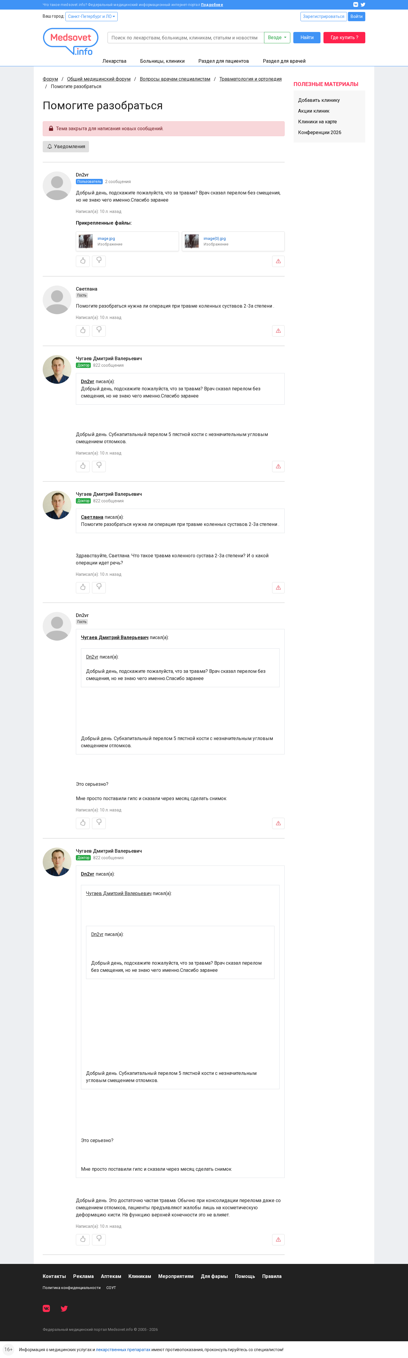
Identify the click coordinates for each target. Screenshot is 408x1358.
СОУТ (111, 1287)
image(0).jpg (215, 238)
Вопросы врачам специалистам (175, 79)
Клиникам (139, 1276)
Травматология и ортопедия (251, 79)
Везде (275, 37)
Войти (357, 16)
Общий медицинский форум (99, 79)
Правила (272, 1276)
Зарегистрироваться (323, 16)
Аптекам (111, 1276)
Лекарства (114, 61)
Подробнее (212, 5)
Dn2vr (82, 175)
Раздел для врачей (284, 61)
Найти (307, 37)
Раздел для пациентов (223, 61)
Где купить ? (344, 37)
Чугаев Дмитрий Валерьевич (109, 358)
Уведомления (69, 146)
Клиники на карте (317, 122)
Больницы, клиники (162, 61)
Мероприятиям (176, 1276)
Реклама (83, 1276)
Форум (50, 79)
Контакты (54, 1276)
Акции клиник (313, 111)
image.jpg (106, 238)
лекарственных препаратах (123, 1349)
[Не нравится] (99, 261)
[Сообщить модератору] (278, 261)
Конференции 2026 (319, 132)
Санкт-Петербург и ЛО (90, 16)
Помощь (245, 1276)
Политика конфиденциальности (72, 1287)
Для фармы (214, 1276)
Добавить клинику (319, 100)
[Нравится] (83, 261)
